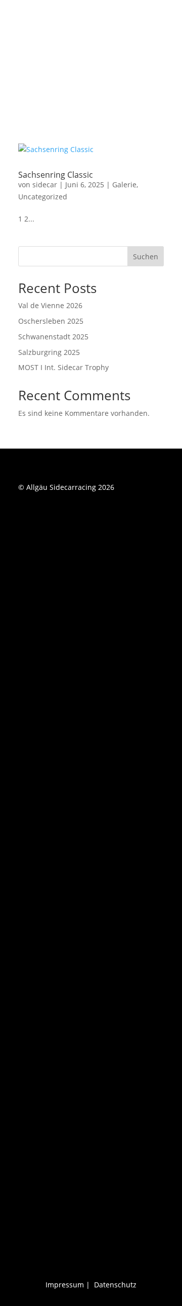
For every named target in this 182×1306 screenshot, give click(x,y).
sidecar (44, 184)
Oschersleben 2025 (50, 321)
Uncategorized (42, 196)
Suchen (145, 256)
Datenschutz (115, 1284)
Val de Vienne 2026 (50, 305)
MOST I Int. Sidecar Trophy (63, 367)
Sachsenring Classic (55, 174)
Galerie (124, 184)
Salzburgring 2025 (49, 352)
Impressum (65, 1284)
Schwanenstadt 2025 (53, 336)
